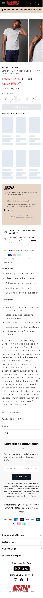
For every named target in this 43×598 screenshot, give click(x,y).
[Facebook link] (27, 579)
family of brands (23, 488)
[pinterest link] (21, 579)
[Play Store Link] (21, 568)
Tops (3, 16)
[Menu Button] (3, 3)
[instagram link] (15, 579)
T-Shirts (10, 16)
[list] (21, 41)
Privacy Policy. (30, 496)
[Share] (40, 16)
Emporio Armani (10, 67)
